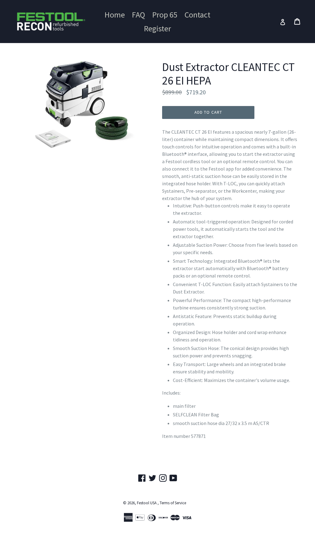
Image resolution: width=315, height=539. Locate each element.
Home (115, 15)
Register (157, 28)
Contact (197, 15)
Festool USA (147, 503)
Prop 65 (164, 15)
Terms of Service (173, 503)
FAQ (138, 15)
